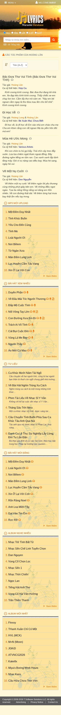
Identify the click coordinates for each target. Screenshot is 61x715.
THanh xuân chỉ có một (22, 629)
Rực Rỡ (13, 520)
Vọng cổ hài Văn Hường (23, 594)
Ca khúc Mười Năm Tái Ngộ (24, 373)
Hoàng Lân (17, 85)
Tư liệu (12, 364)
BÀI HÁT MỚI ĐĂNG (18, 453)
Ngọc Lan (14, 581)
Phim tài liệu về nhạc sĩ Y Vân (27, 398)
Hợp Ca (23, 88)
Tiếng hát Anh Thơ (19, 587)
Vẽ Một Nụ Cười (13, 171)
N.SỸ (39, 33)
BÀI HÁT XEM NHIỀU (19, 283)
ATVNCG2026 (16, 655)
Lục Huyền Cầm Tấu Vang (23, 263)
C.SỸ (31, 33)
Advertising (21, 702)
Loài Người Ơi (16, 237)
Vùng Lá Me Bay (18, 337)
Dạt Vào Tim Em (18, 513)
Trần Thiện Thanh (18, 600)
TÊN (16, 33)
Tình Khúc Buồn (17, 218)
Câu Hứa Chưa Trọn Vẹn (23, 680)
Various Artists (26, 147)
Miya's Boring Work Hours (23, 667)
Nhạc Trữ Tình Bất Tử (21, 542)
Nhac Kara (14, 674)
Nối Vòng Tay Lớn (19, 311)
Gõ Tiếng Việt (13, 44)
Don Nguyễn (25, 179)
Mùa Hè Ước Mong (14, 138)
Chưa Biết (38, 120)
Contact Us (53, 702)
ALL (8, 33)
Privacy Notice (37, 702)
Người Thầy (15, 344)
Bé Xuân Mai (25, 120)
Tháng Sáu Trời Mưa (20, 407)
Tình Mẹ (13, 231)
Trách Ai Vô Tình (18, 324)
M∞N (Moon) (15, 642)
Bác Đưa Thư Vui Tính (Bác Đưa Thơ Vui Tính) (29, 78)
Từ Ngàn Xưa (16, 250)
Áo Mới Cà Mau (17, 350)
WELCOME (47, 3)
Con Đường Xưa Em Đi (22, 318)
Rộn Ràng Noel (17, 500)
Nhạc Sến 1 (15, 568)
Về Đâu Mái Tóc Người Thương (27, 299)
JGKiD (12, 648)
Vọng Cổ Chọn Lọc (19, 561)
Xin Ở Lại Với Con (19, 270)
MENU (10, 3)
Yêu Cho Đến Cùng (19, 225)
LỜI (23, 33)
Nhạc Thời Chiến (18, 574)
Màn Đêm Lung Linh (20, 257)
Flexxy (12, 622)
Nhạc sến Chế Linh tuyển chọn (27, 548)
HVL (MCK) (14, 635)
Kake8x (12, 661)
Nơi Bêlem (14, 244)
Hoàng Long (17, 117)
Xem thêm (51, 276)
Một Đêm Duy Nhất (19, 212)
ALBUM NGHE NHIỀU (19, 533)
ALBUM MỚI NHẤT (18, 613)
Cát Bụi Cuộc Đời (18, 331)
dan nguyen (15, 555)
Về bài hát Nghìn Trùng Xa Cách (27, 385)
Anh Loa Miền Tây (18, 507)
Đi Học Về (9, 112)
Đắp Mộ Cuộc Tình (19, 305)
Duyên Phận (15, 292)
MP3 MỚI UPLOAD (18, 203)
